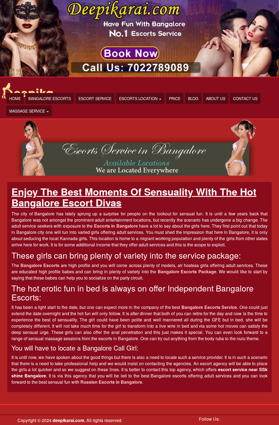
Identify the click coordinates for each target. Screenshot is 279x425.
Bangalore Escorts (49, 98)
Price (174, 98)
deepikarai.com (68, 420)
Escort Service (94, 98)
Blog (193, 98)
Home (15, 98)
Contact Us (245, 98)
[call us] (139, 38)
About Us (215, 98)
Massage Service (27, 111)
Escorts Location (139, 98)
